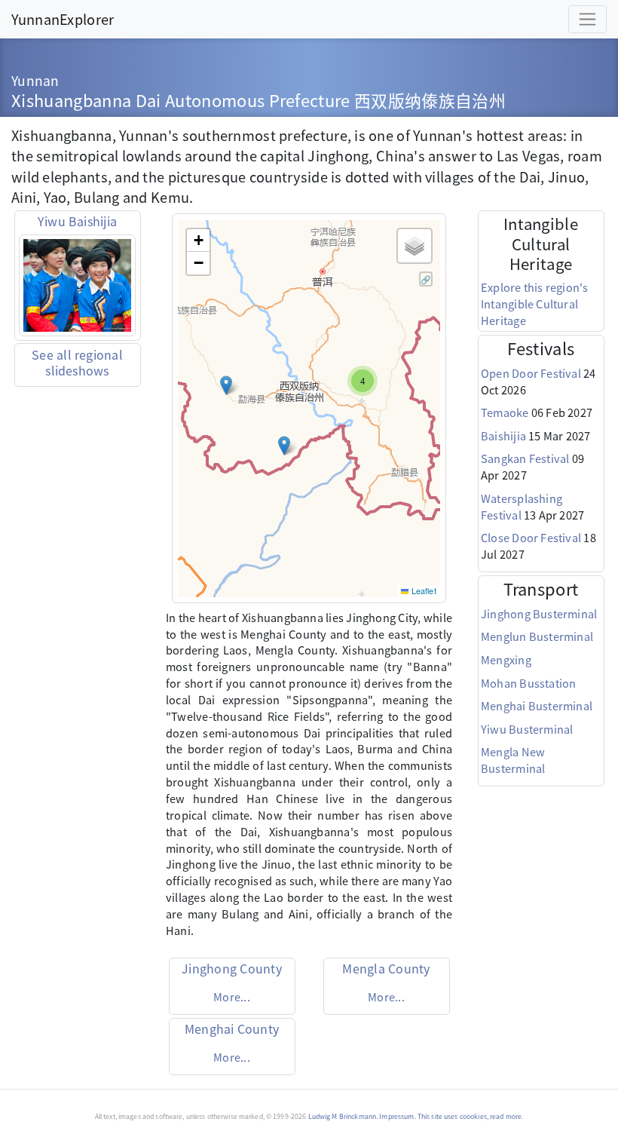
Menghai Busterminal (536, 705)
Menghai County (232, 1028)
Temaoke (505, 412)
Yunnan (35, 80)
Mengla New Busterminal (513, 759)
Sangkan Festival (525, 458)
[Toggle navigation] (587, 19)
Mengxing (506, 659)
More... (231, 996)
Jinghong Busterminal (539, 613)
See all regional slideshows (77, 362)
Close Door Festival (531, 537)
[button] (226, 385)
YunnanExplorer (63, 19)
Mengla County (386, 968)
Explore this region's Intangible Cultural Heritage (535, 303)
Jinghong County (232, 968)
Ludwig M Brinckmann (342, 1116)
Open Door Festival (531, 373)
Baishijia (503, 435)
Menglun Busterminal (537, 636)
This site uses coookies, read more (470, 1116)
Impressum (396, 1116)
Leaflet (422, 590)
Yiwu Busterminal (527, 729)
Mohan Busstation (529, 683)
